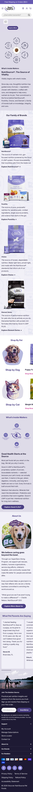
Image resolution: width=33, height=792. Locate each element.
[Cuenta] (27, 8)
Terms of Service (20, 774)
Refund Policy (20, 777)
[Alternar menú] (2, 8)
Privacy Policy (6, 774)
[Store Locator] (23, 8)
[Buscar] (29, 15)
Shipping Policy (7, 777)
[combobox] (16, 15)
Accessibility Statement (10, 781)
